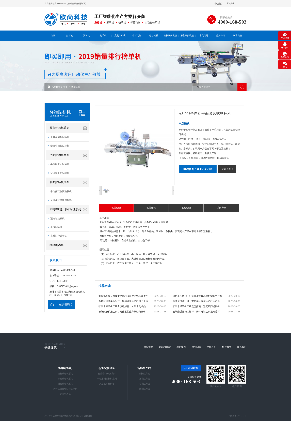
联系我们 (242, 347)
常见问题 (196, 347)
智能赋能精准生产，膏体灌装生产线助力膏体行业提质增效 (124, 311)
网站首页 (148, 347)
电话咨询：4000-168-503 (197, 169)
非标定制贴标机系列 (107, 378)
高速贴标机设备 (107, 383)
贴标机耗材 (165, 347)
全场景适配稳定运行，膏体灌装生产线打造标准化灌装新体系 (198, 311)
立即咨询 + (227, 169)
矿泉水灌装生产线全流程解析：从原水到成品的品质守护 (124, 306)
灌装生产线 (144, 383)
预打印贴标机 (57, 218)
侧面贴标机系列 (60, 182)
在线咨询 (193, 368)
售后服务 (226, 347)
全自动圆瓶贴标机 (59, 145)
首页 (65, 87)
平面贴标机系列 (60, 155)
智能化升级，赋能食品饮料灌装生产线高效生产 (123, 296)
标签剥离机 (57, 245)
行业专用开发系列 (107, 373)
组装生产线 (144, 378)
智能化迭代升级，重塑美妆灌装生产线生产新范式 (198, 301)
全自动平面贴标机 (59, 173)
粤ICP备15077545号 (238, 416)
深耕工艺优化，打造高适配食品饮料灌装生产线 (197, 296)
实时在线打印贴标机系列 (65, 209)
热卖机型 (75, 87)
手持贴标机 (56, 227)
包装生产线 (144, 388)
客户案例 (181, 347)
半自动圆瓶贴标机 (59, 137)
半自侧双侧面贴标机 (61, 191)
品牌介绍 (211, 347)
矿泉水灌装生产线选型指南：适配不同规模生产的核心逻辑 (198, 306)
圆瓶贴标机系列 (60, 127)
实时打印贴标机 (58, 236)
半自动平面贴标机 (59, 164)
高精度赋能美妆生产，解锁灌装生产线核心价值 (123, 301)
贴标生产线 (144, 373)
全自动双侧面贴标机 (61, 200)
